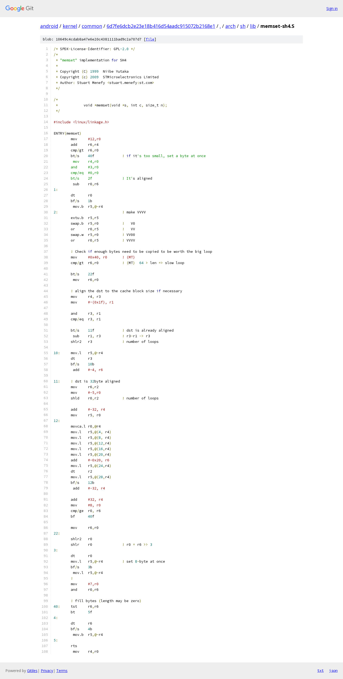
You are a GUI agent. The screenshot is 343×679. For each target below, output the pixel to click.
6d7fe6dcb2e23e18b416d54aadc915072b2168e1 (161, 26)
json (333, 670)
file (150, 39)
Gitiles (32, 670)
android (49, 26)
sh (242, 26)
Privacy (47, 670)
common (92, 26)
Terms (62, 670)
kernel (70, 26)
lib (253, 26)
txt (320, 670)
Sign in (332, 8)
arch (230, 26)
